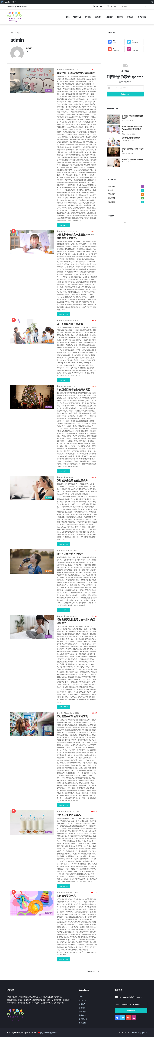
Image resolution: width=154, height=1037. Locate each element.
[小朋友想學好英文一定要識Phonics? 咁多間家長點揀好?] (113, 129)
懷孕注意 (87, 17)
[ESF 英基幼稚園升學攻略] (113, 141)
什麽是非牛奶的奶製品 (69, 814)
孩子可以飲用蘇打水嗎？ (70, 553)
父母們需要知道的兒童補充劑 (72, 716)
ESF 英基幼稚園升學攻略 (70, 323)
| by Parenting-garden (48, 1033)
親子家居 (120, 17)
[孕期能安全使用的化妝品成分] (113, 162)
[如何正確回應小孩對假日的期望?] (113, 152)
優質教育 (109, 17)
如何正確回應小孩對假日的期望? (74, 389)
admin (29, 48)
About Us (77, 17)
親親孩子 (98, 17)
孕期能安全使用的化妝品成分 (72, 480)
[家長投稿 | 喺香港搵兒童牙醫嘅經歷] (113, 119)
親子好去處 (142, 17)
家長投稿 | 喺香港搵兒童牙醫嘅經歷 (76, 72)
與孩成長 (130, 17)
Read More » (63, 225)
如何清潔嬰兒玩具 (66, 895)
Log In (7, 2)
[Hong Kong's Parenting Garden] (14, 16)
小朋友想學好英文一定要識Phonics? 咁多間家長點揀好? (132, 128)
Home (67, 17)
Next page (91, 971)
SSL (13, 2)
